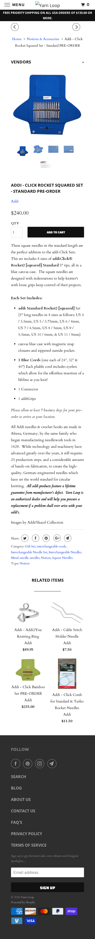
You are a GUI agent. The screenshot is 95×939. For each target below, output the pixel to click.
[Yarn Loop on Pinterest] (28, 763)
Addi (15, 201)
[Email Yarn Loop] (52, 763)
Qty (15, 223)
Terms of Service (29, 845)
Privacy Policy (26, 833)
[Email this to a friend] (67, 538)
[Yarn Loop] (47, 4)
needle (24, 558)
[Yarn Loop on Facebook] (16, 763)
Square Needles (62, 558)
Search (18, 776)
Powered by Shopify (23, 902)
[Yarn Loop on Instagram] (40, 763)
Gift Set (30, 546)
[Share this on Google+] (56, 538)
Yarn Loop (27, 897)
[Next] (77, 27)
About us (21, 799)
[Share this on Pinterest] (45, 538)
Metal (15, 558)
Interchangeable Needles (65, 552)
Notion (46, 558)
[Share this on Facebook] (35, 538)
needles (34, 558)
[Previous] (15, 27)
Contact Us (23, 811)
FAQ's (16, 822)
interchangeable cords (51, 546)
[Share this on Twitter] (24, 538)
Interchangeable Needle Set (29, 552)
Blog (16, 788)
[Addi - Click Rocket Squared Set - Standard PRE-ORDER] (47, 105)
